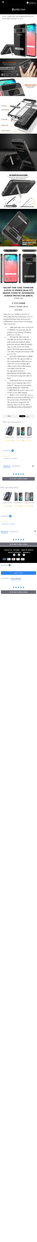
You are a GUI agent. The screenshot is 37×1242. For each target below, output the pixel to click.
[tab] (6, 466)
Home (4, 16)
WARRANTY (26, 552)
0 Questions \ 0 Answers (10, 458)
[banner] (18, 9)
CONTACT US (8, 550)
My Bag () (32, 3)
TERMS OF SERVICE (27, 550)
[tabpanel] (18, 590)
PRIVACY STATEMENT (14, 552)
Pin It (27, 417)
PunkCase (18, 298)
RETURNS (17, 550)
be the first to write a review (18, 479)
